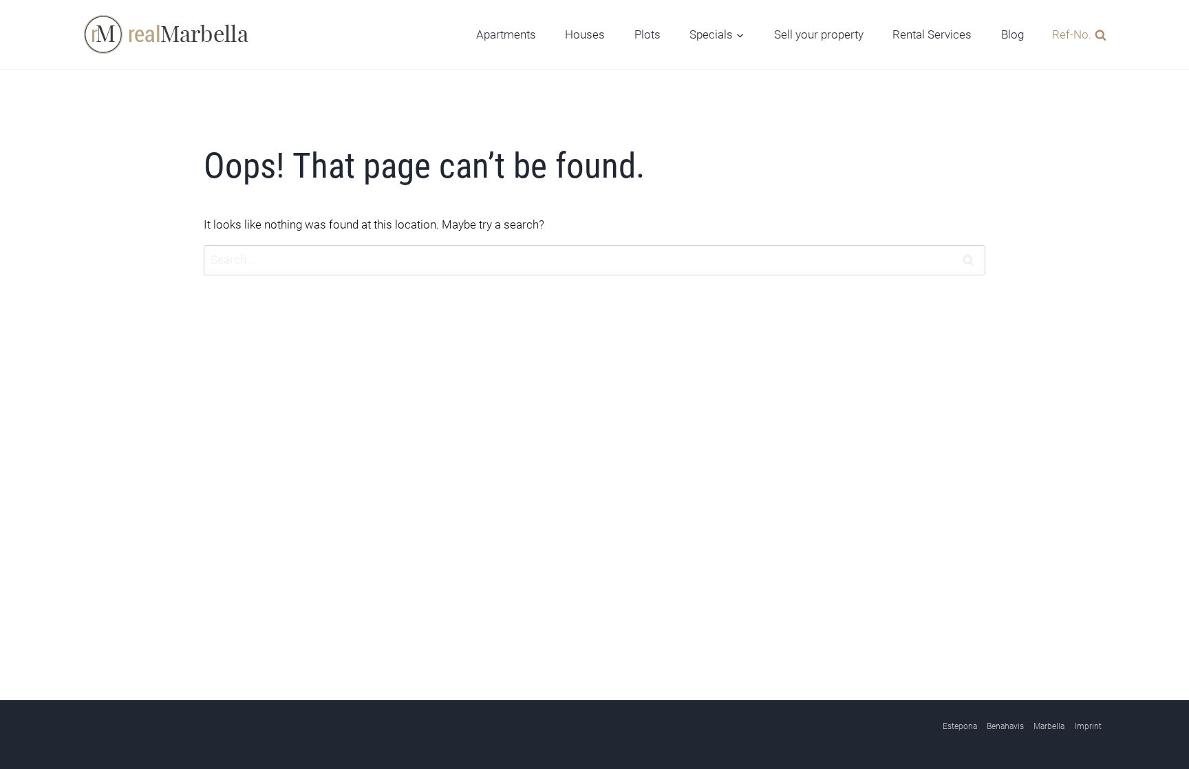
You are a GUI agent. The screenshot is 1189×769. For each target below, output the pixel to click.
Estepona (960, 726)
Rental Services (932, 34)
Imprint (1088, 726)
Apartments (506, 34)
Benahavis (1005, 726)
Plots (647, 34)
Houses (585, 34)
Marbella (1048, 726)
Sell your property (819, 34)
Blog (1012, 34)
